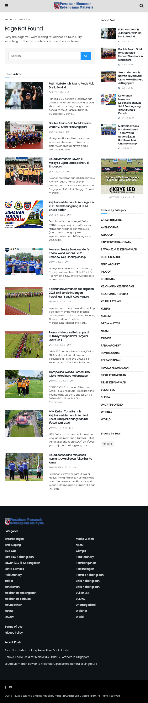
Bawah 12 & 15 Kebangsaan (119, 249)
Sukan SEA (108, 390)
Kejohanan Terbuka (114, 294)
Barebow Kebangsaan (116, 242)
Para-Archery (111, 345)
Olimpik (106, 338)
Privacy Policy (14, 633)
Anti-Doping (110, 227)
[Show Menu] (6, 6)
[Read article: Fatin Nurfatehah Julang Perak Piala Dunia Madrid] (24, 95)
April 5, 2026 (58, 301)
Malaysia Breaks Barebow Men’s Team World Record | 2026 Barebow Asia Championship (69, 253)
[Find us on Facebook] (5, 687)
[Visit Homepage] (73, 6)
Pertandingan (110, 360)
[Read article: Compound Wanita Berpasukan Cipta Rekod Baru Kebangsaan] (24, 384)
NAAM (104, 331)
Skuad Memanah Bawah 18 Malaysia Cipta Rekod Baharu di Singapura (69, 162)
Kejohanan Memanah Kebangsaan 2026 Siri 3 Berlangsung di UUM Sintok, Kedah (71, 206)
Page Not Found (24, 19)
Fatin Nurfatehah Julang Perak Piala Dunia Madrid (71, 85)
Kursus (106, 309)
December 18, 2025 (60, 467)
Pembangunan (110, 353)
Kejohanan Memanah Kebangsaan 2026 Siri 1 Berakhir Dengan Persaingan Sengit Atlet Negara (71, 292)
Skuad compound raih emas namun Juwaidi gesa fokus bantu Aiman (70, 458)
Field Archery (110, 264)
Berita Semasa (110, 257)
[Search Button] (141, 6)
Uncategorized (112, 405)
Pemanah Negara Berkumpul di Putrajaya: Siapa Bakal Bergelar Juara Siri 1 (69, 336)
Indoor (106, 272)
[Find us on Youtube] (10, 687)
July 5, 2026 (57, 132)
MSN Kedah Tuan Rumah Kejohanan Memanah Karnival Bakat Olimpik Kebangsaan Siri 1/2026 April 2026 (68, 417)
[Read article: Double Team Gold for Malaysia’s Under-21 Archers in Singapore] (24, 135)
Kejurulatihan (111, 301)
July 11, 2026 (57, 92)
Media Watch (110, 323)
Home (8, 19)
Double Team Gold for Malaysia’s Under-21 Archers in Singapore (70, 125)
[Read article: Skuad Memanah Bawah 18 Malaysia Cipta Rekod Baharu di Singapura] (24, 171)
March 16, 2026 (59, 427)
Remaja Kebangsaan (115, 368)
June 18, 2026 (58, 214)
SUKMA (105, 397)
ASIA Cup (107, 235)
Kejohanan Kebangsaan (117, 286)
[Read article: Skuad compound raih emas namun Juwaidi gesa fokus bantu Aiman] (24, 467)
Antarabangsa (111, 220)
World (106, 419)
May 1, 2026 (57, 261)
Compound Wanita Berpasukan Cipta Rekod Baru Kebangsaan (69, 374)
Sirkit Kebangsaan (113, 375)
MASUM (106, 316)
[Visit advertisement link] (122, 176)
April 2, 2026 (58, 344)
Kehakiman (108, 279)
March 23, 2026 (59, 380)
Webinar (106, 412)
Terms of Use (14, 627)
